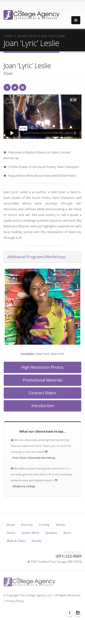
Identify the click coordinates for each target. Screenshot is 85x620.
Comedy (44, 524)
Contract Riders (42, 393)
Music (67, 532)
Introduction (42, 405)
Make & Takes (16, 541)
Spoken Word (26, 36)
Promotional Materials (43, 380)
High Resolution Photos (42, 367)
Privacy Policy (15, 601)
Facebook (69, 612)
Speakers (51, 532)
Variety (60, 524)
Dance (11, 532)
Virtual (10, 524)
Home (8, 36)
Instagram (77, 612)
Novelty (37, 541)
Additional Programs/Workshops (36, 256)
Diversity (27, 524)
